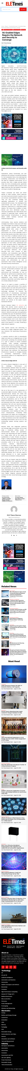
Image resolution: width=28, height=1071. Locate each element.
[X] (16, 535)
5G (2, 29)
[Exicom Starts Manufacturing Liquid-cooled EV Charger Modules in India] (14, 700)
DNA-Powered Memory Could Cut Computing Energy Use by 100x (11, 873)
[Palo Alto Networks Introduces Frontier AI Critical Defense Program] (14, 753)
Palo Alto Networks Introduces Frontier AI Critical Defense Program (13, 765)
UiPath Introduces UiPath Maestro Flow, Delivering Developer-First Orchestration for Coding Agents (13, 819)
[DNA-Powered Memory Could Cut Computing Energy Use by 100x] (14, 861)
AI (13, 454)
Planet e (6, 26)
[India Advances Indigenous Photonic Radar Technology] (5, 619)
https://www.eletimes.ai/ (14, 517)
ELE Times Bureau (6, 43)
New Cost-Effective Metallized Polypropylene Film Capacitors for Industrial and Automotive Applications (12, 847)
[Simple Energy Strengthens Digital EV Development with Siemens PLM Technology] (5, 627)
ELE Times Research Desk (7, 688)
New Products (12, 590)
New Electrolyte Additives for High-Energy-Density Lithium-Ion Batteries (7, 499)
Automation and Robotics (14, 599)
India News (12, 633)
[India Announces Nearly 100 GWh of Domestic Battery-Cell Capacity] (14, 674)
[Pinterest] (10, 967)
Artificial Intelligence (5, 816)
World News (23, 29)
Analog (2, 736)
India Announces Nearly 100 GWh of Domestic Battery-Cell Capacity (11, 686)
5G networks (20, 305)
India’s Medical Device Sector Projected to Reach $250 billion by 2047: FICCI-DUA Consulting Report (18, 636)
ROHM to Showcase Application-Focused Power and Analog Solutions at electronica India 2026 (13, 792)
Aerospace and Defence (14, 608)
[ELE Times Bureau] (14, 509)
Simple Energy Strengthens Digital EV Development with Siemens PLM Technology (18, 627)
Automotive (3, 684)
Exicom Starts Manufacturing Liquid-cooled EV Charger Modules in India (12, 712)
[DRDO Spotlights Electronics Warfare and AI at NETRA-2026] (14, 914)
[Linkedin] (14, 535)
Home (2, 26)
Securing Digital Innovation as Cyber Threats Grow (20, 498)
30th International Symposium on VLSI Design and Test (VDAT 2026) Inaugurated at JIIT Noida (13, 739)
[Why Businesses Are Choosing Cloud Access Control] (5, 643)
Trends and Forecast (13, 26)
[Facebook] (11, 535)
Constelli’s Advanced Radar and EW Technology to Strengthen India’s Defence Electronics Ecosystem (18, 611)
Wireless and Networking (8, 29)
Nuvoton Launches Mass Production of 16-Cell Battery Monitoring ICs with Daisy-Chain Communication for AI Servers (13, 900)
